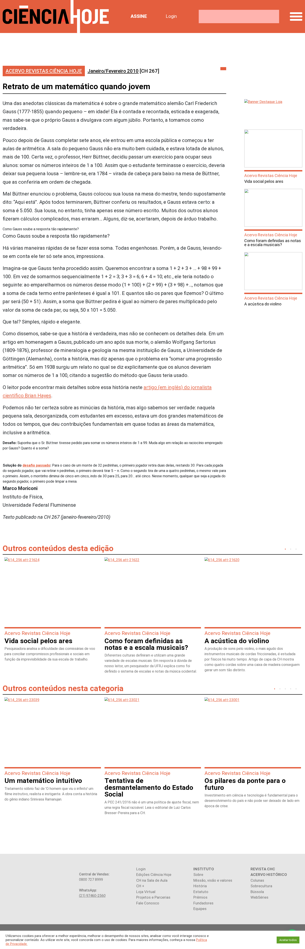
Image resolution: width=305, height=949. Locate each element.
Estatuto (200, 891)
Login (171, 16)
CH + (140, 886)
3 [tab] (296, 548)
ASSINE (139, 16)
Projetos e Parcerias (153, 897)
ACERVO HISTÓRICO (269, 874)
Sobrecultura (261, 886)
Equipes (200, 908)
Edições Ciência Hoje (153, 874)
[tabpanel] (52, 611)
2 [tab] (290, 548)
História (200, 886)
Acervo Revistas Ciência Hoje (44, 71)
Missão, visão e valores (212, 880)
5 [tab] (296, 688)
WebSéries (259, 897)
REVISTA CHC (263, 869)
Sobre (198, 874)
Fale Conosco (147, 903)
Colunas (257, 880)
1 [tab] (285, 548)
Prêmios (200, 897)
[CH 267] (123, 71)
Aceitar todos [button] (288, 940)
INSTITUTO (203, 869)
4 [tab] (290, 688)
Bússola (257, 891)
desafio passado (36, 465)
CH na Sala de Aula (151, 880)
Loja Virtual (145, 891)
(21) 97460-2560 (92, 895)
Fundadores (203, 903)
